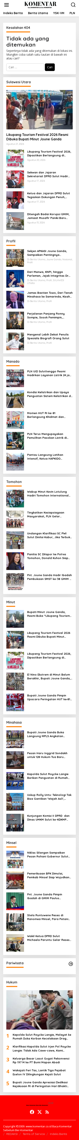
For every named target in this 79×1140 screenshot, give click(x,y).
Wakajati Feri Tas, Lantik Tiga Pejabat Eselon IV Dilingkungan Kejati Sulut (39, 1072)
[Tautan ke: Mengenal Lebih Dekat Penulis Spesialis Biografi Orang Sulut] (15, 341)
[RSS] (47, 1112)
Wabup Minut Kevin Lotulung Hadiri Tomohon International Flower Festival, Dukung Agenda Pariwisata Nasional (49, 493)
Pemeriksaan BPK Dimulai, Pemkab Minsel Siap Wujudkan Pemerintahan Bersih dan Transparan (48, 875)
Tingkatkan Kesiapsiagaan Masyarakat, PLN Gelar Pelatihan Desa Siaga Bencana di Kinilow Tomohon (48, 514)
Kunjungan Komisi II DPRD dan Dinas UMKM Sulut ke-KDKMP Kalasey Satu (48, 817)
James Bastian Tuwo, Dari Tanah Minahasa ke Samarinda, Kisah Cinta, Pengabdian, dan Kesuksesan (50, 294)
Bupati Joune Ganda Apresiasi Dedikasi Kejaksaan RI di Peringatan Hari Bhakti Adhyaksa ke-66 (40, 1084)
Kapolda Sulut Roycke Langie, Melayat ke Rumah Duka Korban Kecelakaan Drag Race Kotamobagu (42, 1036)
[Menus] (6, 5)
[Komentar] (40, 5)
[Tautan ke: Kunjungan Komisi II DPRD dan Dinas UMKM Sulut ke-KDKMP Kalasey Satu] (15, 822)
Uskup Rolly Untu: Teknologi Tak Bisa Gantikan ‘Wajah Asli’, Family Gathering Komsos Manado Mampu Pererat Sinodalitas (49, 797)
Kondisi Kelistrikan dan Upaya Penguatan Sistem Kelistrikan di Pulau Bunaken (49, 394)
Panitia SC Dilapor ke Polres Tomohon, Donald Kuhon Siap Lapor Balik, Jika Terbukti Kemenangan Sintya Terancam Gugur (48, 556)
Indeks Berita (58, 1134)
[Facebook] (32, 1112)
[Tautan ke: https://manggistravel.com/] (70, 963)
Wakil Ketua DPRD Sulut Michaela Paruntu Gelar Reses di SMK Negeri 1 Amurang (48, 938)
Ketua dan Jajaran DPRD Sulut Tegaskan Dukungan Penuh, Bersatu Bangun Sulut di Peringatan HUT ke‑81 (48, 195)
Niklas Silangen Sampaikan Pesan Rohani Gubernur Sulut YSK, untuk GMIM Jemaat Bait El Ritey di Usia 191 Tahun (49, 854)
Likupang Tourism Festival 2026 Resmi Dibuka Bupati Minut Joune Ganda (37, 137)
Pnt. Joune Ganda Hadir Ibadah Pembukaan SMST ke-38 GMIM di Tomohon (49, 577)
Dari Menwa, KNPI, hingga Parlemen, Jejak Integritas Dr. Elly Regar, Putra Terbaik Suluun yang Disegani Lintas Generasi (49, 274)
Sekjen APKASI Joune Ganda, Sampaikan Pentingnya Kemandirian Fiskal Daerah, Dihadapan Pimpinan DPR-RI (47, 253)
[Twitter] (39, 1112)
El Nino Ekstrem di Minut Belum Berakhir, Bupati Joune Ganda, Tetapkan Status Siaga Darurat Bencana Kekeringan (49, 676)
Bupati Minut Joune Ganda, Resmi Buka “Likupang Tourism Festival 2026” (48, 614)
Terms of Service (34, 1134)
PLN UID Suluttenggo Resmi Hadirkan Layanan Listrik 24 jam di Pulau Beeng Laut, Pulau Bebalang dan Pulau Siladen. (49, 373)
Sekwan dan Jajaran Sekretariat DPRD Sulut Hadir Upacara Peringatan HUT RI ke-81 (49, 174)
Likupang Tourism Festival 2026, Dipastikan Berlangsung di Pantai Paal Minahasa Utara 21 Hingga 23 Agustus (49, 153)
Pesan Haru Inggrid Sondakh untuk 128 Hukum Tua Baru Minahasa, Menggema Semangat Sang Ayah (47, 755)
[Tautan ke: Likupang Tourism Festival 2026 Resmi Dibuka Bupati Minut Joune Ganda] (39, 109)
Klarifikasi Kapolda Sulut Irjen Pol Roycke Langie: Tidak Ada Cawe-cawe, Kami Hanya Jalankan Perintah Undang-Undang (42, 1048)
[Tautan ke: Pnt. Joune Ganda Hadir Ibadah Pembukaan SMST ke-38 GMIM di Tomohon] (15, 582)
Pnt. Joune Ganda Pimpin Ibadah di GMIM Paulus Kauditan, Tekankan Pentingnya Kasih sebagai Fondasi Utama (49, 896)
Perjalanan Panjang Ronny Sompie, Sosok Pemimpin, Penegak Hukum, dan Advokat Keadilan (48, 315)
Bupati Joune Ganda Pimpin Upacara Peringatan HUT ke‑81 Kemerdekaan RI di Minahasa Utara (48, 697)
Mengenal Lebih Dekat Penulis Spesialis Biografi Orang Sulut (48, 336)
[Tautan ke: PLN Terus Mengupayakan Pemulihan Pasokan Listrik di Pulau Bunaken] (15, 441)
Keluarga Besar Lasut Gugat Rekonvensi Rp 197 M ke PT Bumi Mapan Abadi (41, 1060)
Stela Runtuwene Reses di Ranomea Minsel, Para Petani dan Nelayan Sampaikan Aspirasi (47, 917)
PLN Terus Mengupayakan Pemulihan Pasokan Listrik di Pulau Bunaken (47, 436)
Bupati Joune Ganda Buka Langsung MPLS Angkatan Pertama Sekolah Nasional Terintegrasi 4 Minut (46, 734)
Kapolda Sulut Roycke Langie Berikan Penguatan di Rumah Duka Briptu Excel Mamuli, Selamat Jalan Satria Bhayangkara (47, 776)
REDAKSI (12, 1134)
